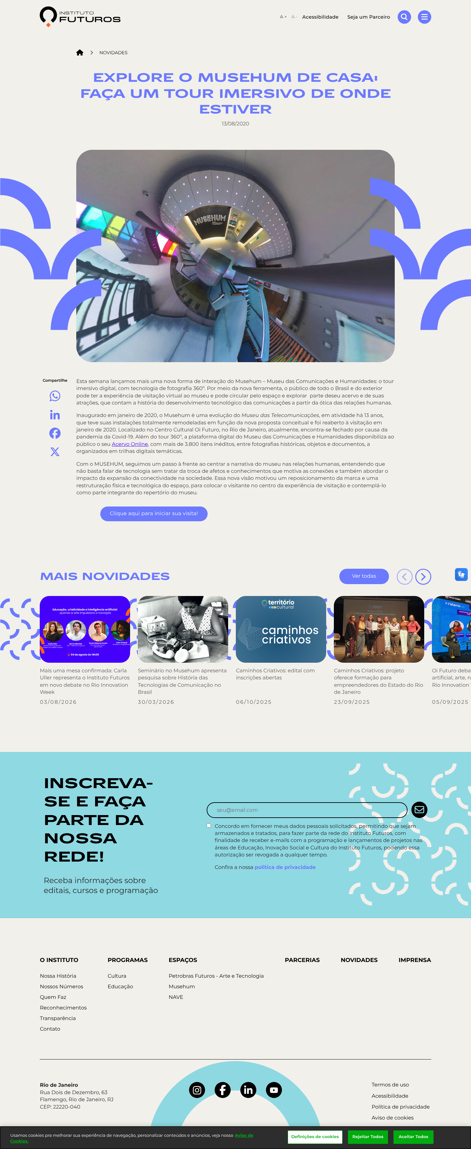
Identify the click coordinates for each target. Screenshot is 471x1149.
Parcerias (302, 960)
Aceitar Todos (413, 1136)
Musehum (182, 987)
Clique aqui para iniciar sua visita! (154, 514)
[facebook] (223, 1090)
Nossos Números (61, 987)
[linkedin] (248, 1090)
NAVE (176, 997)
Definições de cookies (315, 1136)
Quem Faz (53, 997)
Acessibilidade (320, 17)
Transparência (58, 1019)
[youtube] (274, 1090)
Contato (50, 1029)
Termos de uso (390, 1085)
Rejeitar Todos (368, 1136)
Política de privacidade (401, 1107)
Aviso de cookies (393, 1118)
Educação (120, 987)
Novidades (113, 52)
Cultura (117, 976)
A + (283, 17)
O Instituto (59, 960)
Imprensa (415, 960)
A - (294, 17)
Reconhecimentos (63, 1008)
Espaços (183, 960)
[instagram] (197, 1090)
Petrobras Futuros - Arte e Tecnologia (216, 976)
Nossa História (58, 976)
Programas (128, 960)
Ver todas (364, 576)
